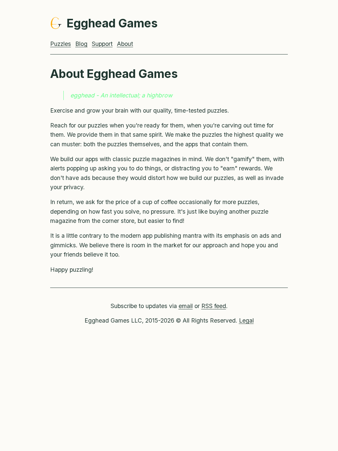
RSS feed (213, 305)
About (125, 43)
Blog (81, 43)
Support (102, 43)
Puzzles (60, 43)
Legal (246, 320)
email (186, 305)
